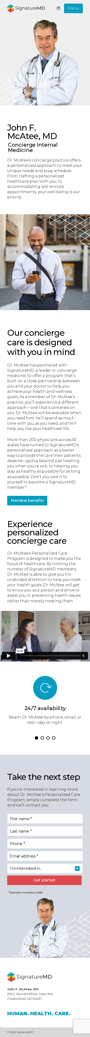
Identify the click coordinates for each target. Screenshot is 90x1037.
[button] (36, 738)
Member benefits (27, 500)
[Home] (29, 977)
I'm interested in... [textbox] (26, 868)
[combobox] (45, 868)
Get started (44, 880)
